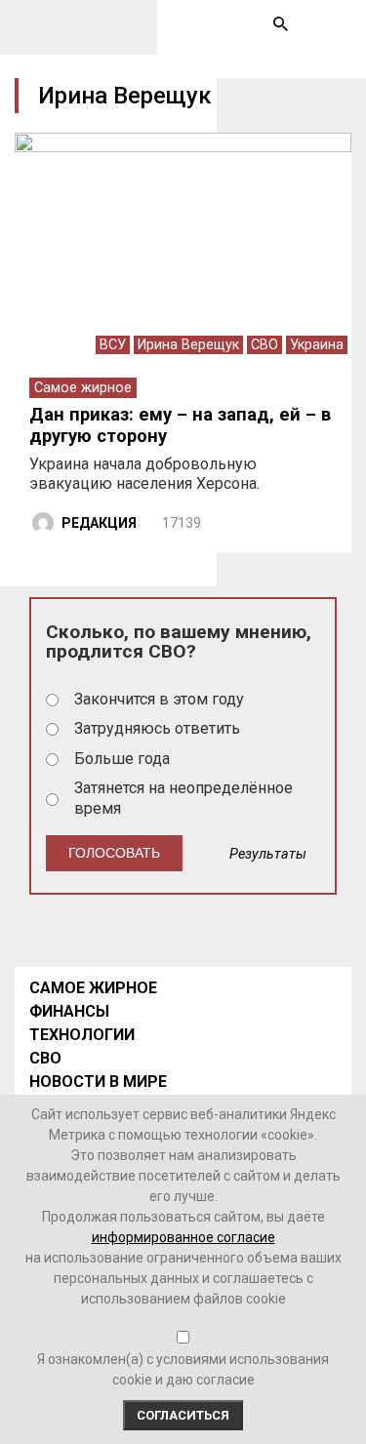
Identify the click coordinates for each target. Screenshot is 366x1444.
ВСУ (113, 345)
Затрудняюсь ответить (157, 728)
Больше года (122, 758)
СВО (264, 345)
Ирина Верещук (188, 345)
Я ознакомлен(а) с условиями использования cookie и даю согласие (183, 1369)
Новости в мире (98, 1081)
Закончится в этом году (159, 699)
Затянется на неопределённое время (183, 798)
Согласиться (183, 1415)
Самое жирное (83, 388)
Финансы (69, 1011)
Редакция (99, 523)
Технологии (82, 1034)
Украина (317, 345)
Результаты (267, 854)
